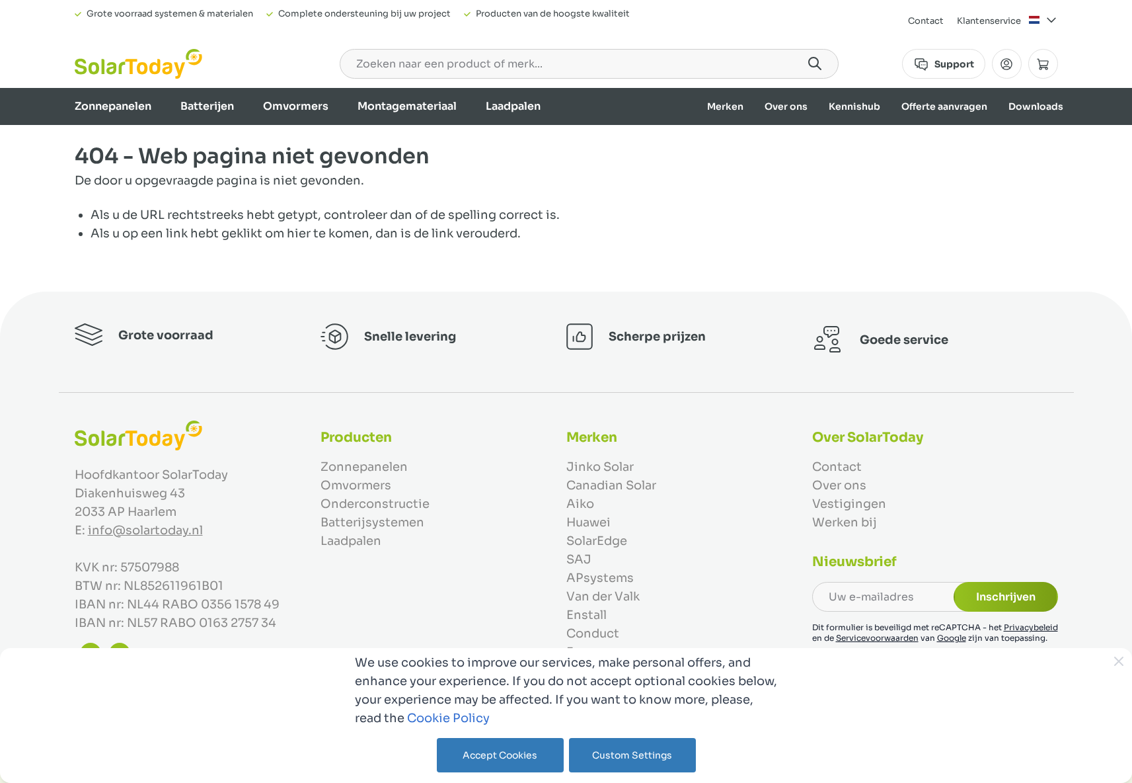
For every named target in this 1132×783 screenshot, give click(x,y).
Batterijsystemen (372, 522)
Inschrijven (1006, 597)
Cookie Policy (448, 718)
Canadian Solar (611, 485)
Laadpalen (513, 106)
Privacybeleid (1031, 627)
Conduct (592, 633)
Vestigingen (849, 504)
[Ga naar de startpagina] (138, 64)
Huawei (588, 522)
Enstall (586, 615)
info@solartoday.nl (145, 530)
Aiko (580, 504)
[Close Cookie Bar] (1119, 661)
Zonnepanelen (113, 106)
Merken (725, 106)
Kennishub (854, 106)
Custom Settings (632, 755)
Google (951, 638)
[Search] (815, 63)
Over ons (786, 106)
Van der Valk (603, 596)
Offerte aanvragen (944, 106)
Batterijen (207, 106)
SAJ (578, 559)
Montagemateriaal (407, 106)
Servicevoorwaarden (877, 638)
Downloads (1035, 106)
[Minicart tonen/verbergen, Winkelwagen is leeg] (1043, 64)
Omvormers (295, 106)
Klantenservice (989, 20)
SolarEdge (596, 541)
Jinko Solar (600, 467)
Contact (926, 20)
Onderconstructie (375, 504)
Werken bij (844, 522)
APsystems (600, 578)
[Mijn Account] (1007, 64)
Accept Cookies (500, 755)
